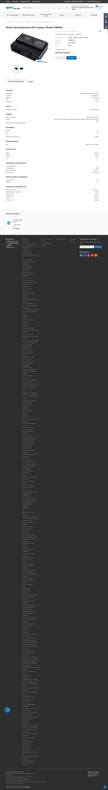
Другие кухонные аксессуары (30, 683)
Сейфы (24, 355)
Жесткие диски (26, 702)
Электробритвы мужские (28, 502)
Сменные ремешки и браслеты (30, 299)
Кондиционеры (26, 448)
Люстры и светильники (28, 274)
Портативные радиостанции (29, 282)
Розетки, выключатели (28, 303)
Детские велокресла (27, 272)
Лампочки (25, 458)
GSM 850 (80, 37)
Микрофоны (25, 276)
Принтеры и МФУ (26, 559)
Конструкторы (26, 655)
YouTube (92, 255)
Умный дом (25, 284)
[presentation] (8, 49)
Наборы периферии (27, 609)
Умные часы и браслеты (28, 293)
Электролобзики (26, 675)
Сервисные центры (25, 1)
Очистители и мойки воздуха (29, 380)
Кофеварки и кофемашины (29, 369)
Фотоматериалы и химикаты (29, 617)
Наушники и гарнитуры (28, 357)
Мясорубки (25, 415)
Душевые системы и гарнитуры (30, 688)
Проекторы (25, 332)
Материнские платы (27, 746)
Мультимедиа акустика (28, 696)
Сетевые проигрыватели (28, 624)
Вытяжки (24, 324)
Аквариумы (25, 547)
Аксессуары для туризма (28, 497)
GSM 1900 (86, 37)
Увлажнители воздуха (28, 328)
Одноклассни (95, 255)
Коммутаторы (26, 758)
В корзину (71, 57)
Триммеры (25, 677)
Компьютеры (25, 295)
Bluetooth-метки (26, 748)
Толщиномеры (26, 406)
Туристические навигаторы (29, 305)
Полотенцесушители (27, 334)
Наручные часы (26, 315)
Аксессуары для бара (27, 460)
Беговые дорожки (27, 344)
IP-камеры (25, 317)
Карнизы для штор (27, 411)
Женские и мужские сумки (29, 681)
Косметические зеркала (28, 535)
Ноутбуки (24, 630)
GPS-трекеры (25, 239)
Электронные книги (27, 584)
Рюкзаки (24, 561)
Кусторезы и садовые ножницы (30, 667)
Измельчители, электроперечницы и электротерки (27, 471)
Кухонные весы (26, 533)
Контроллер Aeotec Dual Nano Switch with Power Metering (18, 221)
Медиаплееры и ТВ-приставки (30, 330)
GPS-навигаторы (26, 349)
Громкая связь (26, 270)
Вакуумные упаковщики (28, 564)
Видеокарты (25, 721)
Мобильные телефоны (28, 485)
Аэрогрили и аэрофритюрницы (30, 595)
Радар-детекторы (26, 346)
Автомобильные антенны (29, 243)
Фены (23, 586)
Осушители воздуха (27, 353)
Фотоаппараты (26, 628)
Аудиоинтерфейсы (27, 266)
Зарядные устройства (28, 404)
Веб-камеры (25, 417)
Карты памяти (26, 377)
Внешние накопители (27, 487)
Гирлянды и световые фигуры (30, 727)
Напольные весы (26, 278)
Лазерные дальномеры (28, 466)
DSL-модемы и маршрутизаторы (30, 756)
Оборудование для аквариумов (30, 725)
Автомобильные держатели (29, 342)
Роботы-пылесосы (27, 289)
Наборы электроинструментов (30, 679)
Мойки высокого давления (29, 657)
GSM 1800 (75, 37)
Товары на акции (30, 15)
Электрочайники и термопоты (30, 516)
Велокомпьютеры (27, 268)
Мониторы (25, 599)
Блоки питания (26, 750)
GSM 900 (70, 37)
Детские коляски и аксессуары (30, 340)
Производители (36, 1)
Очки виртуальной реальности (30, 605)
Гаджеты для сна (26, 359)
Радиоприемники (26, 665)
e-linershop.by (28, 786)
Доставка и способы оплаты (46, 15)
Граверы (24, 686)
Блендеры (25, 545)
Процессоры (25, 723)
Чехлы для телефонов (28, 760)
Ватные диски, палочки (28, 543)
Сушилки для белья (27, 578)
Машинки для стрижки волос (30, 491)
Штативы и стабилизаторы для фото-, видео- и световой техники (30, 388)
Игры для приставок (27, 375)
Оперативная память (27, 597)
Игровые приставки (27, 351)
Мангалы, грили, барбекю (28, 638)
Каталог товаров (14, 15)
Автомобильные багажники (29, 245)
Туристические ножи (27, 361)
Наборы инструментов (28, 526)
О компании (94, 15)
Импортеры (15, 1)
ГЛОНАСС (73, 42)
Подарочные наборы (27, 626)
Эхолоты (24, 301)
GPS (69, 42)
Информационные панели (29, 611)
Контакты (78, 15)
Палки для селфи (26, 367)
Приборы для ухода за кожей (29, 537)
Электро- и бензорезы (28, 671)
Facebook (84, 255)
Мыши (24, 489)
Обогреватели (25, 690)
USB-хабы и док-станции (28, 601)
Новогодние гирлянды (28, 280)
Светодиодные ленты (28, 557)
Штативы (24, 297)
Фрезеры (24, 673)
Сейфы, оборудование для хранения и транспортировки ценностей (29, 646)
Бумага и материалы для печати (30, 659)
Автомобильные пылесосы (29, 499)
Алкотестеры (25, 264)
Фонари (24, 475)
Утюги (23, 413)
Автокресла (25, 241)
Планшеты (25, 326)
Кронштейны (25, 698)
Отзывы (8, 1)
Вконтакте (81, 255)
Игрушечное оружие (27, 719)
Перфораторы (26, 632)
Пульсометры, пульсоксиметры (30, 309)
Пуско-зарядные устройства (29, 462)
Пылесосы (25, 408)
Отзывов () (67, 31)
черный (70, 45)
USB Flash (24, 592)
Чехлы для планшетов (28, 607)
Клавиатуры (25, 603)
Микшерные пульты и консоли (30, 717)
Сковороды (25, 508)
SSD (23, 510)
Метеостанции (26, 307)
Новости (62, 15)
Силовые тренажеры (27, 700)
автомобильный (72, 40)
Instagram (88, 255)
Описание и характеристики (16, 81)
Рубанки (24, 669)
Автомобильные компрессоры (30, 464)
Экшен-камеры (26, 286)
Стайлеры (24, 291)
